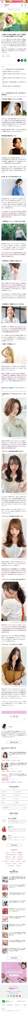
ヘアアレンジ (19, 771)
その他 (16, 802)
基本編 (7, 771)
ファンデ (20, 863)
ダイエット (8, 863)
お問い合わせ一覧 (10, 1010)
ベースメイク (18, 791)
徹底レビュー (8, 856)
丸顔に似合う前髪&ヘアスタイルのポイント (11, 71)
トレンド (7, 859)
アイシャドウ (20, 856)
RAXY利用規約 (8, 991)
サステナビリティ (17, 1010)
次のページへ (14, 712)
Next (25, 718)
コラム (2, 802)
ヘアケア (7, 54)
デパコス (14, 863)
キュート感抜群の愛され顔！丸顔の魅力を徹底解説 (13, 69)
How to (3, 56)
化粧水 (24, 861)
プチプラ (12, 861)
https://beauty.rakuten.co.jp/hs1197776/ (20, 493)
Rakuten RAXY (7, 5)
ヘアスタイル (13, 760)
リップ (13, 859)
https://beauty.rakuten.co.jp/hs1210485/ (20, 437)
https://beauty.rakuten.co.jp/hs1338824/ (20, 622)
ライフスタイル (11, 865)
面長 (18, 760)
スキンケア (3, 791)
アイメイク (3, 795)
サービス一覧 (4, 1010)
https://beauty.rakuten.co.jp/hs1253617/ (20, 686)
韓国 (14, 856)
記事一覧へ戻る (14, 742)
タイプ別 (18, 865)
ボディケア (17, 795)
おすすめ (8, 56)
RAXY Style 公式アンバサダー (11, 854)
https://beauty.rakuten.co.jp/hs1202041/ (20, 558)
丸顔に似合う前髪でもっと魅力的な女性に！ (11, 86)
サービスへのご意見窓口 (16, 991)
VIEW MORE (14, 845)
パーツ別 (18, 861)
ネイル (16, 798)
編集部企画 (13, 782)
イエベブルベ (5, 861)
